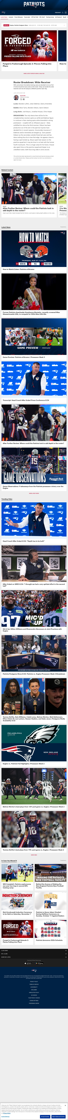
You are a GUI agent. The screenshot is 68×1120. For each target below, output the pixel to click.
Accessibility (34, 987)
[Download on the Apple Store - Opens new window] (28, 963)
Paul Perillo (22, 95)
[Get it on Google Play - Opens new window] (39, 964)
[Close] (65, 1105)
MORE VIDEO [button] (34, 855)
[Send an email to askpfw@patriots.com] (24, 99)
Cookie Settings (34, 1000)
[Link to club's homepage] (3, 12)
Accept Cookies (45, 1116)
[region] (34, 1111)
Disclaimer (34, 989)
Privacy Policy (34, 981)
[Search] (62, 12)
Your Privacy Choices (34, 997)
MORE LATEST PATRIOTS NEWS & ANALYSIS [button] (34, 73)
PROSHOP (58, 12)
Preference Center (34, 1003)
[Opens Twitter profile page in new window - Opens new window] (21, 99)
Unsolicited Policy (34, 992)
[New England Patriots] (34, 971)
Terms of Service (34, 984)
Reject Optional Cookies (58, 1116)
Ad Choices (34, 995)
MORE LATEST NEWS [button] (34, 493)
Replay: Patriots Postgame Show (19, 25)
